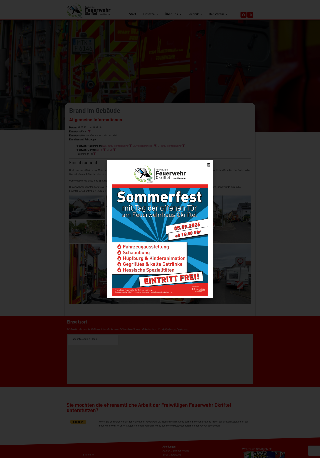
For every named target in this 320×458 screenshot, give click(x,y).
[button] (209, 165)
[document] (160, 229)
